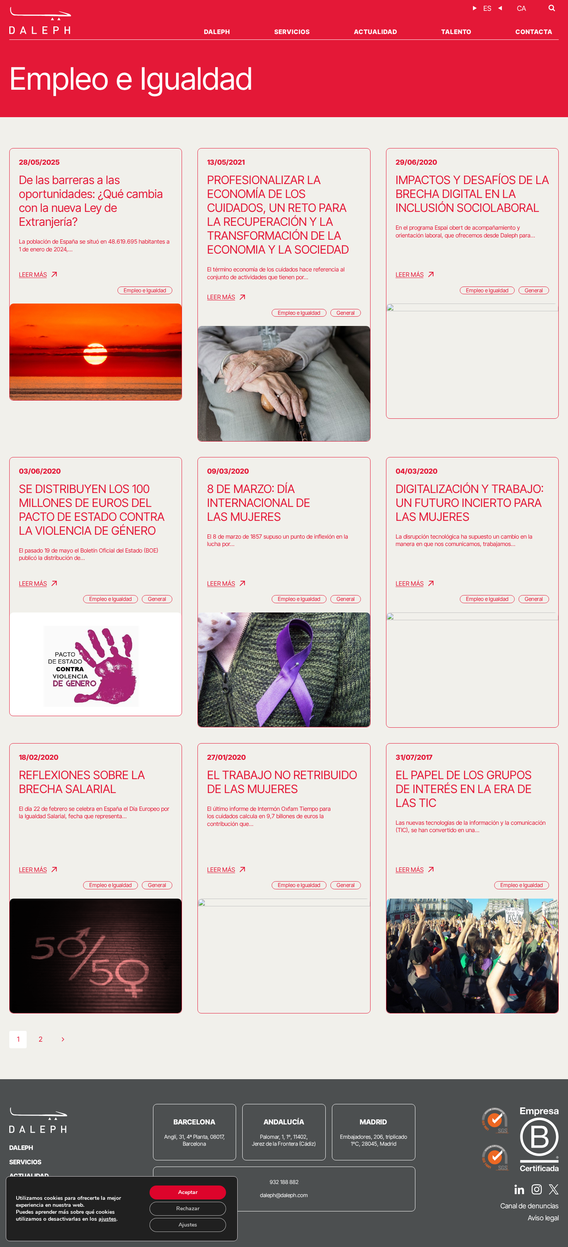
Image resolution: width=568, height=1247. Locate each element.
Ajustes (188, 1224)
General (346, 312)
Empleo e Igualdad (145, 290)
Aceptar (187, 1192)
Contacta (534, 32)
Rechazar (187, 1208)
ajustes (107, 1219)
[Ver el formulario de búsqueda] (552, 8)
